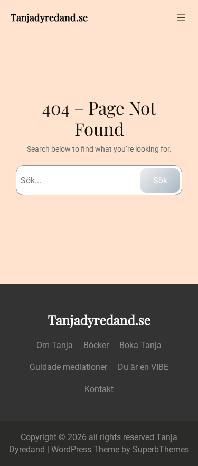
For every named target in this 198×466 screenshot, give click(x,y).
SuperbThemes (161, 449)
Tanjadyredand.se (49, 17)
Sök (160, 180)
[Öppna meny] (181, 17)
